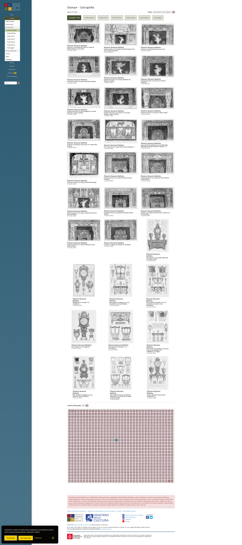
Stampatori (9, 59)
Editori (7, 56)
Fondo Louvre (10, 36)
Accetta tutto (11, 538)
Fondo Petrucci (11, 39)
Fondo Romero (11, 45)
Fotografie (12, 69)
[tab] (12, 27)
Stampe (12, 18)
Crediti (119, 511)
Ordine (150, 12)
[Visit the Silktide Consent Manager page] (53, 538)
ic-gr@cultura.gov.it (106, 529)
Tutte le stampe (10, 21)
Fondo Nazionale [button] (11, 51)
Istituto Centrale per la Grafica (76, 511)
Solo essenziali (26, 538)
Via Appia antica (12, 76)
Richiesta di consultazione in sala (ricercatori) (101, 511)
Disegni (12, 66)
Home (12, 15)
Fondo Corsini (9, 24)
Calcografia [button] (10, 27)
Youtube (127, 521)
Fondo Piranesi (11, 42)
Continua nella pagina (74, 405)
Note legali (70, 527)
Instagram (127, 519)
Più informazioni (99, 46)
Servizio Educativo (130, 517)
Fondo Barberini (11, 33)
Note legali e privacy (129, 511)
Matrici (12, 63)
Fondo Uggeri (10, 48)
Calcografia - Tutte (74, 18)
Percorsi (12, 73)
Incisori (8, 53)
